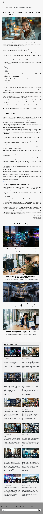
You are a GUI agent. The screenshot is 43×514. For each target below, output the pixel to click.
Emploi (13, 506)
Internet (28, 506)
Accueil (3, 7)
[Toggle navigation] (3, 2)
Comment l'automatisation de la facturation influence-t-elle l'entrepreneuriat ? (21, 332)
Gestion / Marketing (9, 7)
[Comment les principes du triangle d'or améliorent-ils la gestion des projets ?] (12, 402)
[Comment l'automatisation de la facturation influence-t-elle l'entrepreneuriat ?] (21, 319)
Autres (36, 506)
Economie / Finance (6, 506)
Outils (32, 506)
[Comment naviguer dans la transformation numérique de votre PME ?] (12, 453)
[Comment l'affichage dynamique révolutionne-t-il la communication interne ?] (12, 478)
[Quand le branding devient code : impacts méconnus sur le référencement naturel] (21, 264)
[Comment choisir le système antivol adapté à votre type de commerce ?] (30, 427)
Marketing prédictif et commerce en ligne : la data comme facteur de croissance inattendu (21, 249)
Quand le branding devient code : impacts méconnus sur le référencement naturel (21, 277)
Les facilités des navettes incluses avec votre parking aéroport (31, 482)
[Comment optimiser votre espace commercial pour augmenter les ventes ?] (30, 402)
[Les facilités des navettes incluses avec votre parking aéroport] (30, 478)
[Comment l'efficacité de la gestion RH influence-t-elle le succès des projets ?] (12, 427)
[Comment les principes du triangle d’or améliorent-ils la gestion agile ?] (21, 292)
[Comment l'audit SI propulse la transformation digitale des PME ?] (30, 453)
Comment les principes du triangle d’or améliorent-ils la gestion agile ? (21, 304)
